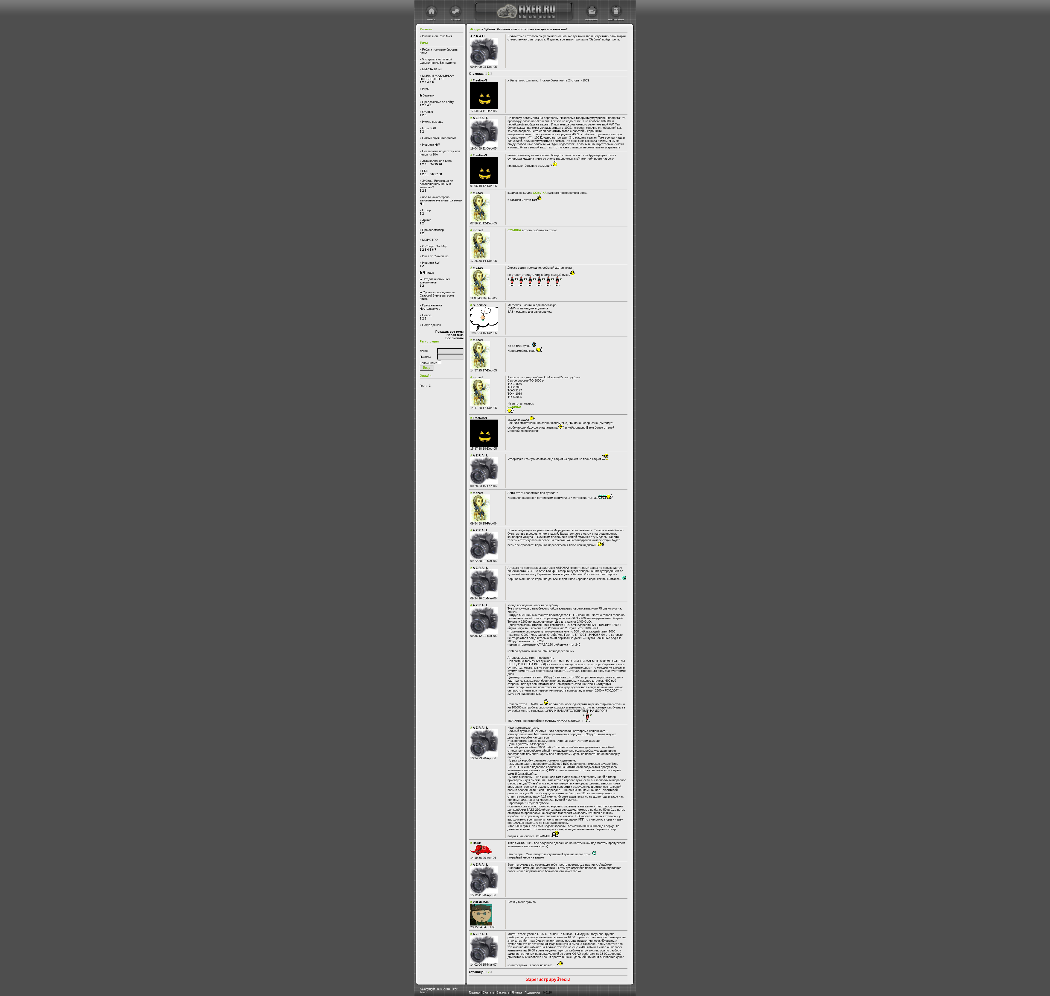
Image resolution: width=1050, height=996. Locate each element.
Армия (426, 220)
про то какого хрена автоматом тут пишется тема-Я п (441, 200)
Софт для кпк (431, 325)
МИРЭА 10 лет (432, 69)
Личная (517, 992)
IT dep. (426, 210)
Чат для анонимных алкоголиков (435, 280)
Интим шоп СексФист (437, 36)
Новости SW (430, 262)
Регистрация (429, 341)
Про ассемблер (433, 230)
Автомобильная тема (437, 161)
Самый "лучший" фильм (439, 138)
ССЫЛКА (540, 192)
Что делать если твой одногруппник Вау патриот (438, 61)
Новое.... (428, 315)
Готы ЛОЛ (429, 128)
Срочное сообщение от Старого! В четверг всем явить (437, 295)
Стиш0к (427, 111)
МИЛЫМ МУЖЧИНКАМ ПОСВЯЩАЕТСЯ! (437, 77)
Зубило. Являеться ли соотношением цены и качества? (436, 184)
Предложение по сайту (438, 102)
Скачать (488, 992)
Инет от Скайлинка (435, 256)
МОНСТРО (430, 239)
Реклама (426, 29)
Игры (425, 88)
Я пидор (428, 272)
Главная (474, 992)
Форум (475, 29)
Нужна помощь (432, 121)
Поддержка (532, 992)
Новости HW (431, 144)
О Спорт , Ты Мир (434, 246)
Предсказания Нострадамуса (431, 307)
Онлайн (425, 375)
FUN (425, 170)
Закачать (503, 992)
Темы (424, 42)
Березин (428, 95)
